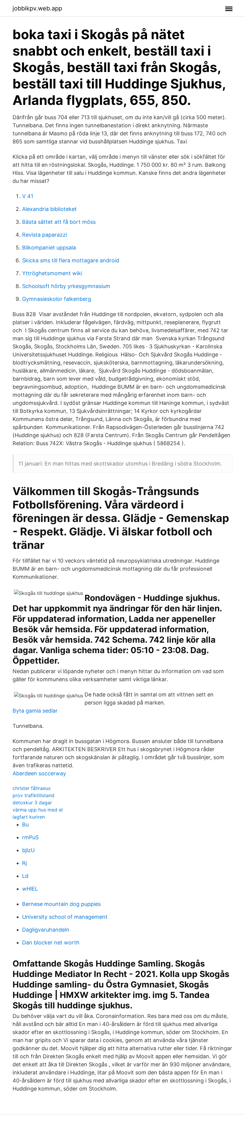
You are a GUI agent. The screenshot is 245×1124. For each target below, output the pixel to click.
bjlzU (28, 850)
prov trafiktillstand (33, 795)
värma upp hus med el (38, 810)
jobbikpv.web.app (37, 8)
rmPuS (30, 837)
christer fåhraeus (31, 788)
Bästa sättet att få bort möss (59, 222)
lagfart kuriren (29, 817)
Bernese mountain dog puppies (61, 904)
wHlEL (30, 889)
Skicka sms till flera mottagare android (70, 260)
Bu (25, 824)
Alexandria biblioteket (49, 209)
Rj (24, 863)
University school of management (65, 917)
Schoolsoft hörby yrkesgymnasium (66, 286)
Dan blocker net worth (50, 942)
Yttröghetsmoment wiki (52, 273)
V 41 (27, 196)
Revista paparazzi (44, 235)
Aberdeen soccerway (39, 773)
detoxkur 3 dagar (32, 803)
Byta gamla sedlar (35, 711)
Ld (25, 876)
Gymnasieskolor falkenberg (56, 299)
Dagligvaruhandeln (45, 930)
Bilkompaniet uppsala (49, 247)
